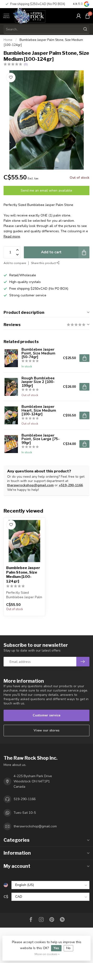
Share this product (44, 263)
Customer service (46, 715)
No (68, 948)
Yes (56, 948)
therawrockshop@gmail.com (30, 485)
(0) (26, 64)
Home (8, 40)
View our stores (46, 730)
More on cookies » (47, 954)
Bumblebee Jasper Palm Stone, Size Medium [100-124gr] (23, 574)
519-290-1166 (25, 799)
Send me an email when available (46, 190)
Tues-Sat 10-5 (25, 812)
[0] (87, 16)
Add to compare (15, 263)
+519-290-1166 (71, 485)
